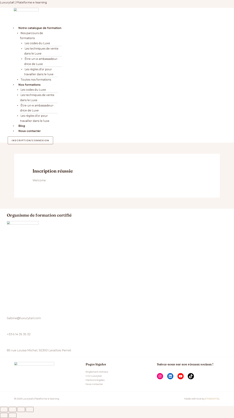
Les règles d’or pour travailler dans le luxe (38, 72)
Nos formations (30, 84)
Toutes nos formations (36, 79)
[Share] (12, 409)
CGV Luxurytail (94, 375)
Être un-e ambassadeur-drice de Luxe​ (41, 61)
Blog (22, 126)
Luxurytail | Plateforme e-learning (23, 2)
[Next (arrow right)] (12, 415)
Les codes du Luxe (37, 43)
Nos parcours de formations (31, 36)
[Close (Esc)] (4, 409)
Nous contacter (30, 131)
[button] (65, 23)
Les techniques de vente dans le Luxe (41, 51)
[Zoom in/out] (30, 409)
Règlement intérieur (97, 371)
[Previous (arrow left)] (4, 415)
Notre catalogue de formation (40, 28)
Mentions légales (95, 380)
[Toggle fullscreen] (21, 409)
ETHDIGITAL (212, 398)
